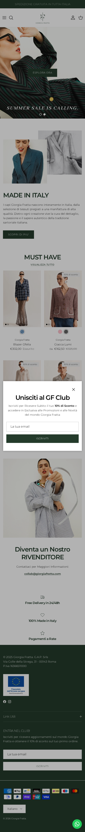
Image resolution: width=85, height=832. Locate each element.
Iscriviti (42, 438)
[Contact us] (77, 824)
